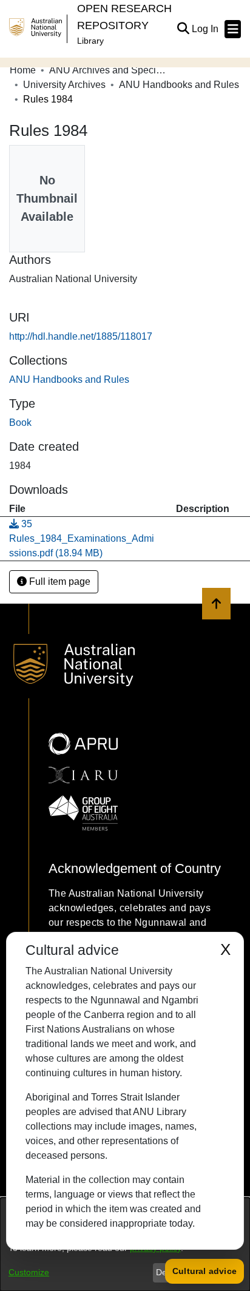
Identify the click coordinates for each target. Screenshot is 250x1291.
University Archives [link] (64, 84)
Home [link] (23, 70)
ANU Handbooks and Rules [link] (179, 84)
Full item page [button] (58, 581)
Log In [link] (206, 29)
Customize (28, 1272)
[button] (183, 29)
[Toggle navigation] (233, 29)
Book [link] (20, 422)
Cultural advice (204, 1271)
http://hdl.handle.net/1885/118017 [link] (80, 336)
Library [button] (90, 41)
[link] (69, 379)
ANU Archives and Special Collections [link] (110, 70)
